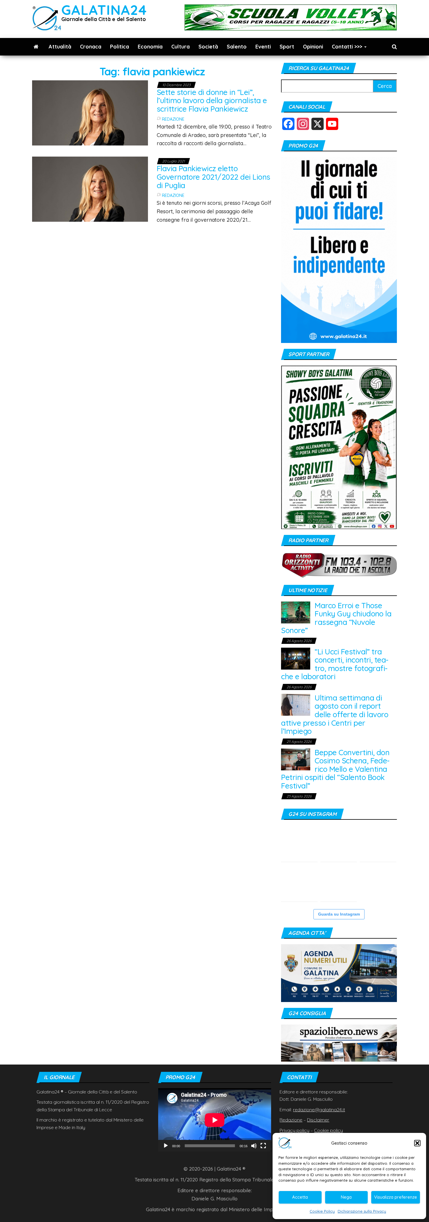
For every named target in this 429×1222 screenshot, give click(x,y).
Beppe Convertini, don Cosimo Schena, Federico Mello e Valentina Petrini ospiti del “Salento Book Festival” (335, 769)
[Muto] (254, 1146)
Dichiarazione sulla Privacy (362, 1211)
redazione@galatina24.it (319, 1109)
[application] (214, 1120)
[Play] (166, 1146)
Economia (150, 46)
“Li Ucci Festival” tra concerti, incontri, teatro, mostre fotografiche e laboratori (334, 664)
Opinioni (313, 46)
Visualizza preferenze (395, 1197)
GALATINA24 (104, 9)
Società (208, 46)
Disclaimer (318, 1120)
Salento (237, 46)
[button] (417, 1143)
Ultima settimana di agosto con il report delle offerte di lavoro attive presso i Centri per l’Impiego (334, 714)
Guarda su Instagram (339, 914)
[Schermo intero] (263, 1146)
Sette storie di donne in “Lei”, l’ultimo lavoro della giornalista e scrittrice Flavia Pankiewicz (212, 100)
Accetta (300, 1197)
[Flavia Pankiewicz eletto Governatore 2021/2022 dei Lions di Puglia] (90, 189)
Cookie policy (328, 1130)
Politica (119, 46)
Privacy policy (294, 1130)
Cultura (180, 46)
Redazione (173, 119)
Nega (346, 1197)
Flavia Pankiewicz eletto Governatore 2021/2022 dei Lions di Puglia (213, 177)
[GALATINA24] (36, 47)
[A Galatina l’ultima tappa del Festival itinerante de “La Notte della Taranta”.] (338, 883)
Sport (287, 46)
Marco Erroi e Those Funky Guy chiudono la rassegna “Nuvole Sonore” (336, 618)
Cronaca (90, 46)
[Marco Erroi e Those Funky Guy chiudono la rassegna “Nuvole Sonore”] (295, 612)
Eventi (263, 46)
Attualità (60, 46)
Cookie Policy (322, 1211)
